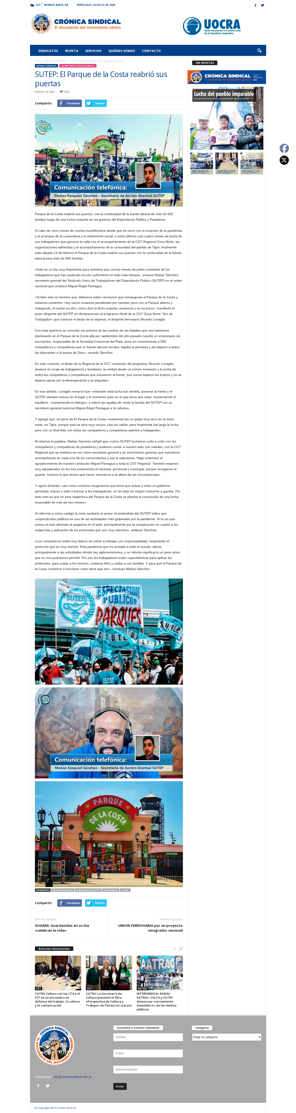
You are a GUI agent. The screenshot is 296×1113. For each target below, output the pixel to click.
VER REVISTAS (205, 62)
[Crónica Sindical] (75, 24)
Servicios (93, 51)
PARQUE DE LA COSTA (88, 890)
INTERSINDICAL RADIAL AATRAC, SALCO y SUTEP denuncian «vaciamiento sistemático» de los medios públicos (156, 1001)
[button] (259, 51)
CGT (38, 988)
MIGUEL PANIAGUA (56, 61)
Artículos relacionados (54, 948)
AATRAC (142, 988)
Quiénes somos (121, 51)
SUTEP (125, 890)
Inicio (38, 61)
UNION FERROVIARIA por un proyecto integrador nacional (150, 928)
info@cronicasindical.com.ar (72, 1077)
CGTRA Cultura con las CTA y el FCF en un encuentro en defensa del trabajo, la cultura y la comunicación (57, 999)
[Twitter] (262, 5)
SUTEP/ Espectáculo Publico (78, 65)
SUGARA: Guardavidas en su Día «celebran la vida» (62, 928)
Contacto (151, 51)
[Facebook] (255, 5)
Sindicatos (48, 51)
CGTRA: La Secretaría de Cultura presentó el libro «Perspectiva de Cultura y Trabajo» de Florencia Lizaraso (109, 999)
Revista (71, 51)
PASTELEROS (111, 890)
